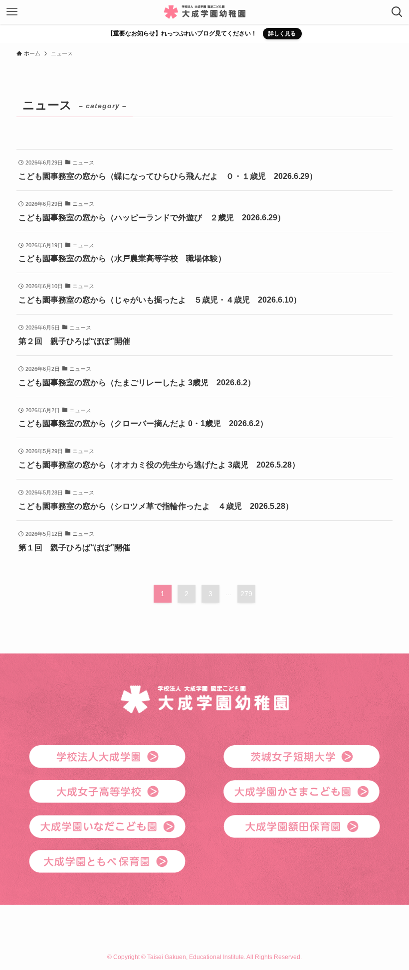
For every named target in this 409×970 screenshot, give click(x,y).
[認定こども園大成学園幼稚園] (204, 12)
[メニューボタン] (12, 12)
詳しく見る (282, 33)
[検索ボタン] (397, 12)
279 (246, 594)
